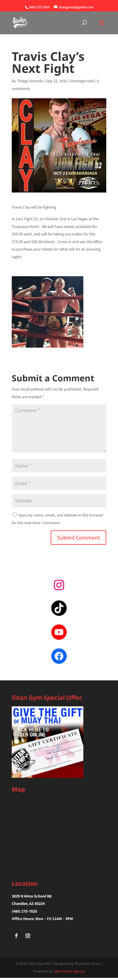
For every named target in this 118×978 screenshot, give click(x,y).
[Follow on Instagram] (27, 935)
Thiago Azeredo (30, 80)
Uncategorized (82, 80)
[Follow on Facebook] (16, 935)
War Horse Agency (69, 971)
